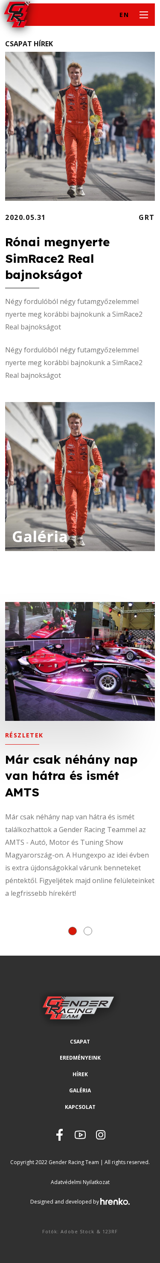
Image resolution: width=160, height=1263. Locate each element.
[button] (72, 931)
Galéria (80, 1090)
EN (124, 15)
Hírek (80, 1074)
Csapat (80, 1041)
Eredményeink (80, 1057)
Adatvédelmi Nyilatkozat (80, 1182)
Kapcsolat (80, 1107)
